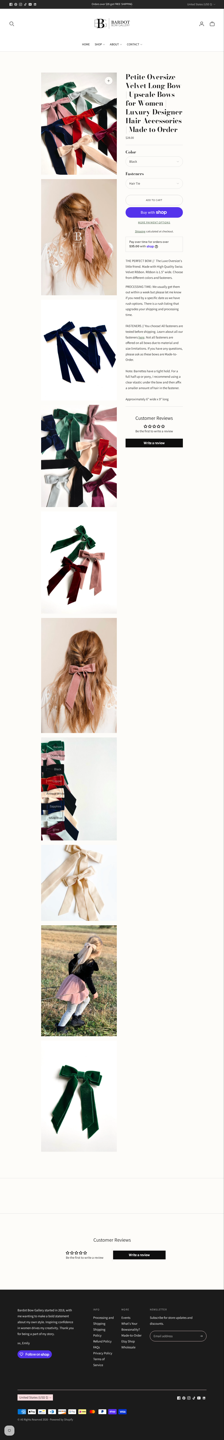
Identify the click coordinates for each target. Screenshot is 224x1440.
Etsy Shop (128, 1341)
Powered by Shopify (61, 1419)
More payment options (154, 222)
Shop (98, 44)
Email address (162, 1331)
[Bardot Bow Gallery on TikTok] (25, 4)
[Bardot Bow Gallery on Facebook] (10, 4)
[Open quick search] (12, 24)
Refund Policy (102, 1341)
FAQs (96, 1347)
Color (131, 152)
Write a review (154, 443)
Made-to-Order (131, 1335)
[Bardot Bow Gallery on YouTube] (30, 4)
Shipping (140, 231)
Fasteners (135, 173)
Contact (133, 44)
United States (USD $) (199, 4)
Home (86, 44)
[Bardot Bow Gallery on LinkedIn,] (35, 4)
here (141, 337)
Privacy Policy (102, 1353)
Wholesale (128, 1347)
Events (125, 1317)
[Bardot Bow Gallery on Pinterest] (15, 4)
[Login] (202, 24)
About (114, 44)
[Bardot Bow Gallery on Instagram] (20, 4)
